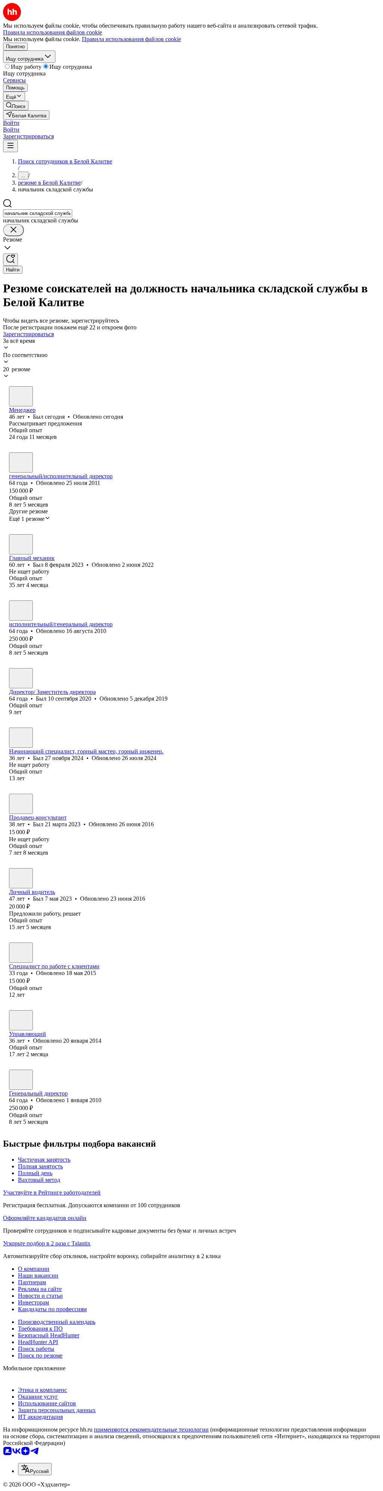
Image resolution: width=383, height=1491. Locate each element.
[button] (11, 123)
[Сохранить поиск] (10, 259)
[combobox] (37, 213)
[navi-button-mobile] (10, 146)
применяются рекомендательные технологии (151, 1429)
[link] (15, 105)
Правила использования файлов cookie (131, 39)
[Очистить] (13, 230)
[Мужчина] (21, 396)
